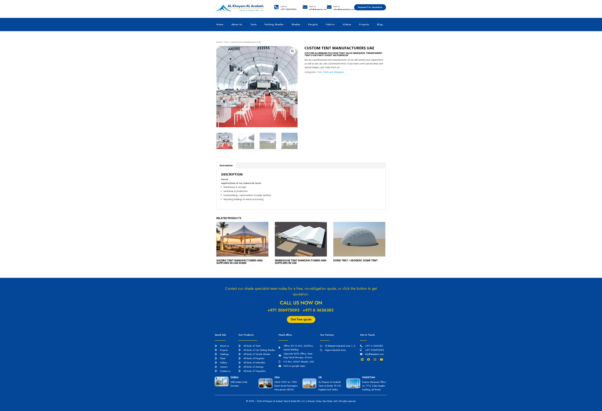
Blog (380, 24)
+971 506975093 (283, 310)
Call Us (283, 6)
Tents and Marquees (333, 72)
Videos (347, 24)
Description (226, 165)
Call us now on (301, 302)
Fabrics (330, 24)
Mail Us (312, 6)
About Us (236, 24)
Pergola (313, 24)
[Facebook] (369, 359)
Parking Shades (274, 24)
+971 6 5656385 (318, 310)
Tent (226, 42)
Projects (364, 24)
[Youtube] (382, 359)
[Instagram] (376, 359)
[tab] (226, 165)
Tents (253, 24)
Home (219, 24)
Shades (296, 24)
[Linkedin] (363, 359)
